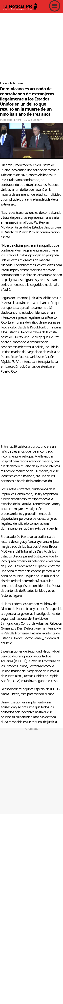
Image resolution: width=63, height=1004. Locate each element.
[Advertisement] (31, 46)
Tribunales (16, 83)
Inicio (3, 83)
